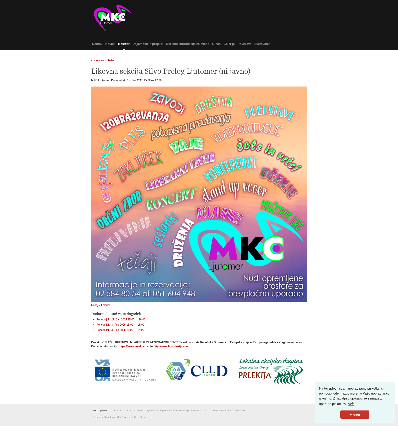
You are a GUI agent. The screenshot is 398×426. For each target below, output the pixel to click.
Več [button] (351, 404)
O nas (216, 44)
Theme (96, 417)
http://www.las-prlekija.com (171, 346)
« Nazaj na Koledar (102, 60)
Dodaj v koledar (100, 305)
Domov (97, 44)
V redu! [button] (355, 414)
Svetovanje (262, 44)
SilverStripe (140, 417)
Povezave (244, 44)
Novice (110, 44)
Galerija (229, 44)
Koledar (124, 44)
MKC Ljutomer (100, 410)
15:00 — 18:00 (120, 319)
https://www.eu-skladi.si (134, 346)
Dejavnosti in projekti (147, 44)
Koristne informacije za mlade (187, 44)
